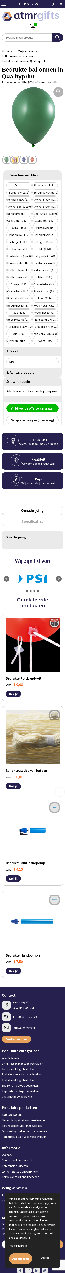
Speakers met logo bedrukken (20, 1085)
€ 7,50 (14, 961)
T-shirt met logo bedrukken (19, 1080)
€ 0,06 (14, 684)
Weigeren (45, 1257)
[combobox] (27, 37)
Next (59, 579)
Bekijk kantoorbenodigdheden (20, 1177)
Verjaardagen (26, 51)
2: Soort (12, 351)
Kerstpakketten (12, 1114)
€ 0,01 (14, 777)
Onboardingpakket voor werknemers (24, 1131)
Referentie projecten (15, 1166)
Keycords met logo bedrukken (20, 1091)
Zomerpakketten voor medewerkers (24, 1136)
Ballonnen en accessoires (17, 56)
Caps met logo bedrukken (17, 1096)
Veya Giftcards (10, 1058)
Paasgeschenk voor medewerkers (22, 1125)
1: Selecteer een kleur (22, 175)
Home (5, 51)
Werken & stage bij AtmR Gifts (20, 1171)
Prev (6, 579)
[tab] (32, 510)
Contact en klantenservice (18, 1160)
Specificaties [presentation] (32, 521)
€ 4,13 (14, 869)
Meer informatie (18, 1245)
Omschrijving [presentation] (32, 510)
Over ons (7, 1155)
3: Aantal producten (21, 372)
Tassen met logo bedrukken (19, 1069)
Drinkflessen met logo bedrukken (22, 1063)
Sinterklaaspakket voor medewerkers (25, 1120)
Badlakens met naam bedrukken (22, 1074)
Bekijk (13, 694)
